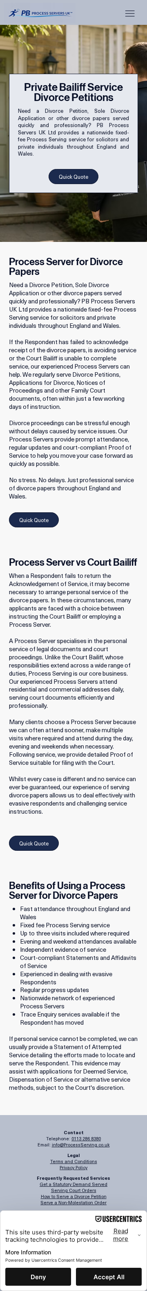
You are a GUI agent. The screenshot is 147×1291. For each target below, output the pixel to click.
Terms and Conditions (73, 1161)
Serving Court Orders (73, 1190)
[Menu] (130, 13)
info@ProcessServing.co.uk (81, 1144)
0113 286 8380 (86, 1138)
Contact (74, 1132)
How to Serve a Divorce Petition (74, 1196)
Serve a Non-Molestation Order (73, 1202)
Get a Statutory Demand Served (73, 1184)
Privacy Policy (73, 1167)
